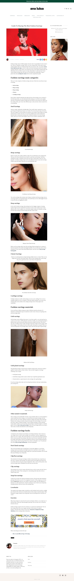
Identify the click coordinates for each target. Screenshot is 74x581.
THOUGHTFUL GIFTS (50, 15)
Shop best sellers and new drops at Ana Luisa (37, 1)
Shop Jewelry (30, 565)
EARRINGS (12, 15)
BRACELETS (27, 15)
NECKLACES (19, 15)
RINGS (33, 15)
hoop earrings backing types (21, 442)
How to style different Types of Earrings (21, 533)
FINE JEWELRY (40, 15)
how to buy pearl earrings (23, 425)
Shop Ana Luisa (37, 17)
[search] (71, 9)
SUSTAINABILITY (60, 15)
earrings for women (22, 73)
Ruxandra (12, 59)
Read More (29, 562)
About (29, 559)
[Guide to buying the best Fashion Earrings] (26, 42)
